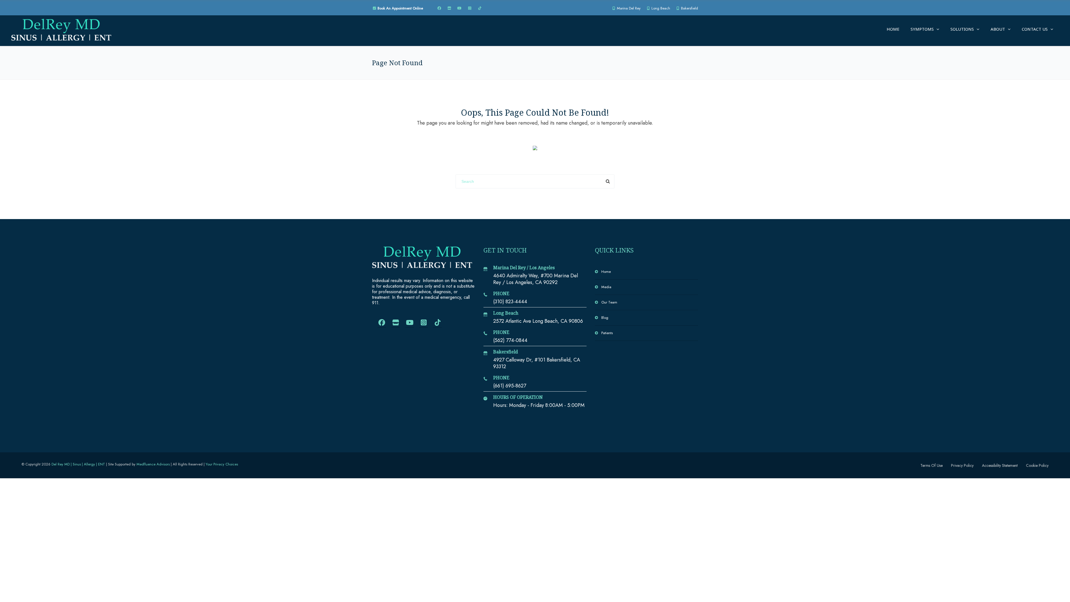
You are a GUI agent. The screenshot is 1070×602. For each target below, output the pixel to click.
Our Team (609, 302)
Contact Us (1035, 29)
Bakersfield (689, 8)
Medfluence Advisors (153, 464)
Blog (604, 317)
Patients (607, 333)
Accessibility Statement (1000, 465)
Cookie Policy (1037, 465)
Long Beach (660, 8)
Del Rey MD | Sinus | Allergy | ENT (78, 464)
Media (606, 287)
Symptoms (922, 29)
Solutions (962, 29)
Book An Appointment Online (399, 8)
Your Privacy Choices (222, 464)
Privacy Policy (962, 465)
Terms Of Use (931, 465)
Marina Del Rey (628, 8)
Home (893, 29)
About (998, 29)
